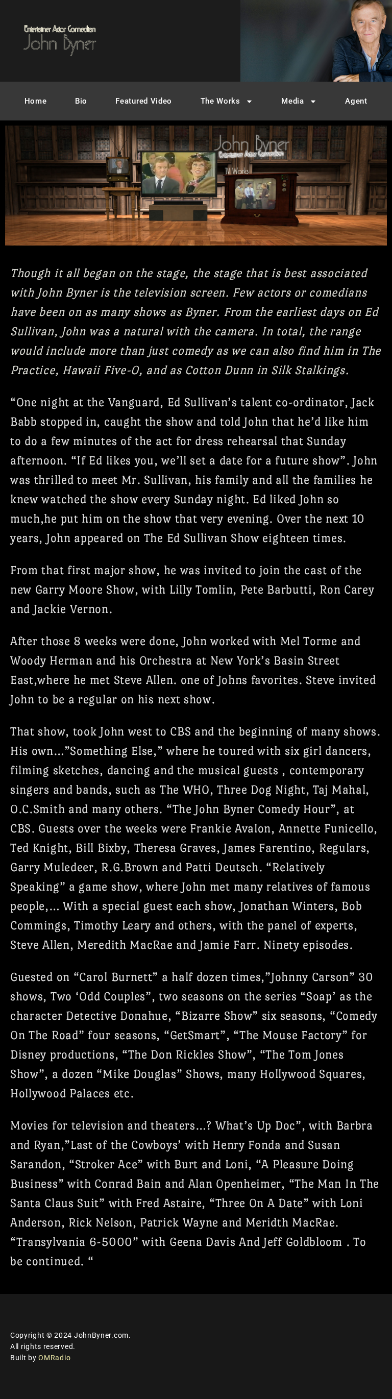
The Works (220, 101)
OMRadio (54, 1358)
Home (35, 101)
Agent (356, 101)
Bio (81, 101)
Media (292, 101)
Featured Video (143, 101)
